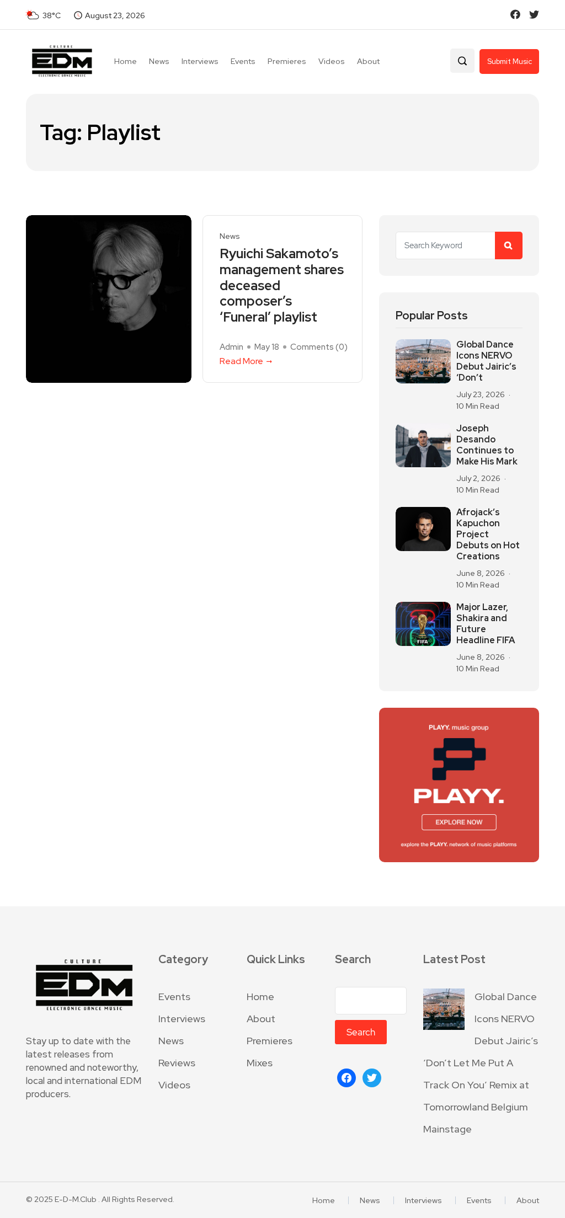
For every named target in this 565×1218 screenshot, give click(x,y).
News (159, 61)
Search (353, 959)
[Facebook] (346, 1077)
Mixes (260, 1062)
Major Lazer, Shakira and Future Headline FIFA (485, 624)
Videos (331, 61)
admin (231, 347)
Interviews (200, 61)
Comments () (319, 347)
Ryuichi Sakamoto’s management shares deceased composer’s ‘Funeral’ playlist (282, 285)
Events (243, 61)
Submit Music (509, 61)
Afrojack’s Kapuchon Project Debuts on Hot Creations (488, 534)
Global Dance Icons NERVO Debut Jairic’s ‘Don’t (486, 361)
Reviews (176, 1062)
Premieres (287, 61)
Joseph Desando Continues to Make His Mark (487, 445)
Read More (241, 361)
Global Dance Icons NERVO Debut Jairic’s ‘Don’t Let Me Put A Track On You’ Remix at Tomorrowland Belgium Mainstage (480, 1062)
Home (125, 61)
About (368, 61)
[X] (372, 1077)
